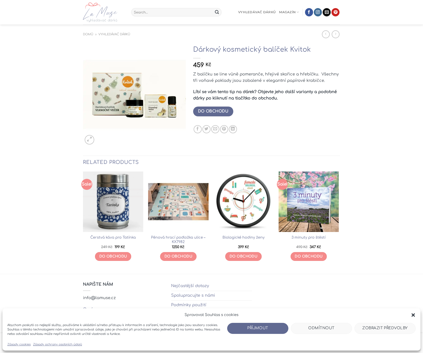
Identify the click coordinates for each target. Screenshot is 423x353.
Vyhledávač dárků (257, 12)
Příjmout (257, 328)
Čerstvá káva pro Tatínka (113, 237)
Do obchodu (213, 111)
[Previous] (83, 222)
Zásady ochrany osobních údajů (57, 344)
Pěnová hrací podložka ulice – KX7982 (178, 239)
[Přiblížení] (89, 140)
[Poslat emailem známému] (215, 129)
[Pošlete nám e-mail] (327, 12)
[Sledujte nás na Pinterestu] (335, 12)
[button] (413, 315)
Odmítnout (321, 328)
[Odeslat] (217, 12)
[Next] (338, 222)
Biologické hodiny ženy (244, 237)
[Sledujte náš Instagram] (318, 12)
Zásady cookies (19, 344)
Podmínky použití (188, 305)
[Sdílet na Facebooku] (198, 129)
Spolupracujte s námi (193, 295)
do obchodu (308, 256)
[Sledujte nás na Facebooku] (309, 12)
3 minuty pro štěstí (309, 237)
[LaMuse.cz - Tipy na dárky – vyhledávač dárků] (103, 12)
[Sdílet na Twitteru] (206, 129)
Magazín (287, 12)
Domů (88, 34)
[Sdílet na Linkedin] (233, 129)
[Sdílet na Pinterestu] (224, 129)
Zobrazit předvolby (385, 328)
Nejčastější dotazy (190, 286)
